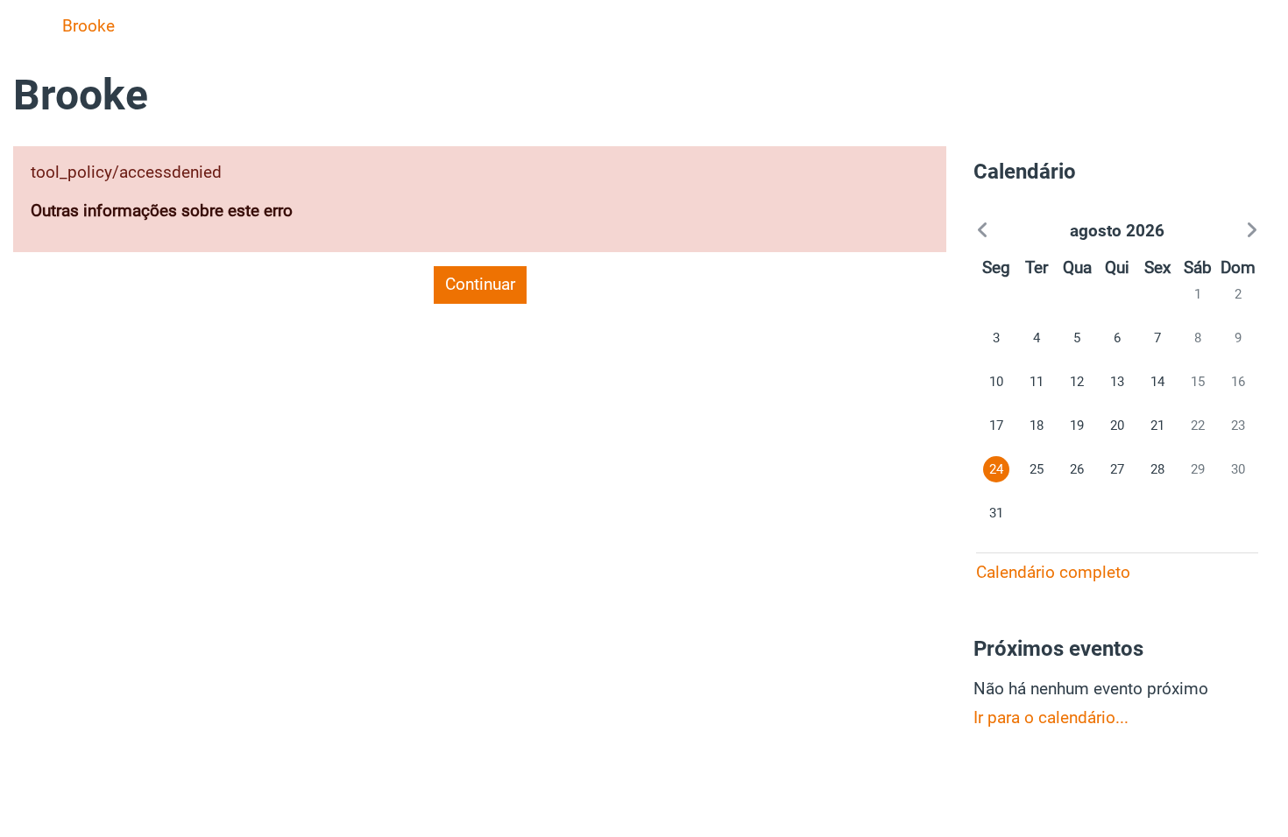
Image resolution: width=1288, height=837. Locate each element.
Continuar (480, 284)
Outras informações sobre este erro (162, 210)
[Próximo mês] (1215, 231)
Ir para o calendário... (1051, 717)
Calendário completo (1053, 572)
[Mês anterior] (1018, 231)
